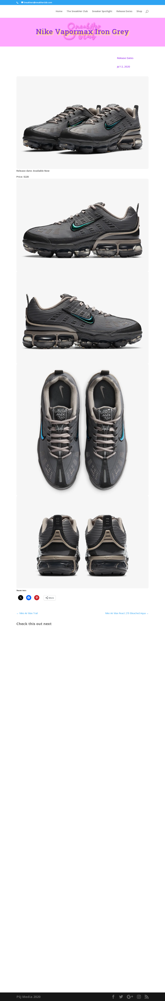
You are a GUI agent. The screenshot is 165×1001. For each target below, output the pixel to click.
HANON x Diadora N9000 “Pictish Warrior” (49, 959)
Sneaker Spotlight (102, 11)
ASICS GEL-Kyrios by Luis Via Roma (43, 728)
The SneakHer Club (77, 11)
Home (59, 11)
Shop (139, 11)
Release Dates (124, 11)
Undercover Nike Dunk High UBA (42, 841)
